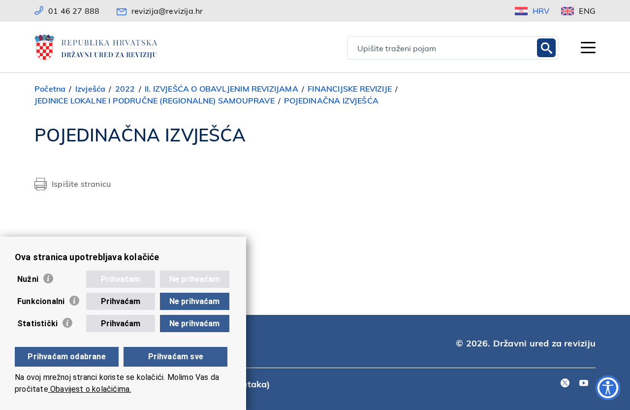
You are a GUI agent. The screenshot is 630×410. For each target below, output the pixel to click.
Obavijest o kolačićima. (89, 389)
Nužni (27, 279)
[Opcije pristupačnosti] (608, 388)
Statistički (37, 323)
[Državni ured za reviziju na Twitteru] (565, 383)
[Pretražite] (546, 47)
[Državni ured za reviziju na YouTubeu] (583, 383)
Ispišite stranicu (81, 183)
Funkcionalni (40, 301)
